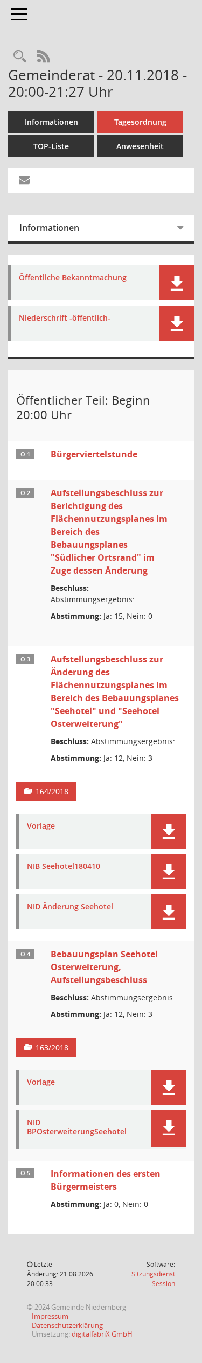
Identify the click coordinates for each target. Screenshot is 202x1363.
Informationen (51, 122)
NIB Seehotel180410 (63, 866)
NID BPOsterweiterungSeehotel (77, 1127)
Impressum (50, 1316)
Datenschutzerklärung (67, 1325)
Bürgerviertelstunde (94, 454)
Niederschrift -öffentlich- (64, 318)
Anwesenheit (140, 146)
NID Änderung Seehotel (70, 907)
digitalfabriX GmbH (102, 1334)
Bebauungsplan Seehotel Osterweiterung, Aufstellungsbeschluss (104, 967)
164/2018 (52, 791)
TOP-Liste (51, 146)
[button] (176, 282)
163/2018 (52, 1047)
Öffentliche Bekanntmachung (73, 278)
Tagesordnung (140, 122)
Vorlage (41, 826)
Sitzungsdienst (153, 1278)
